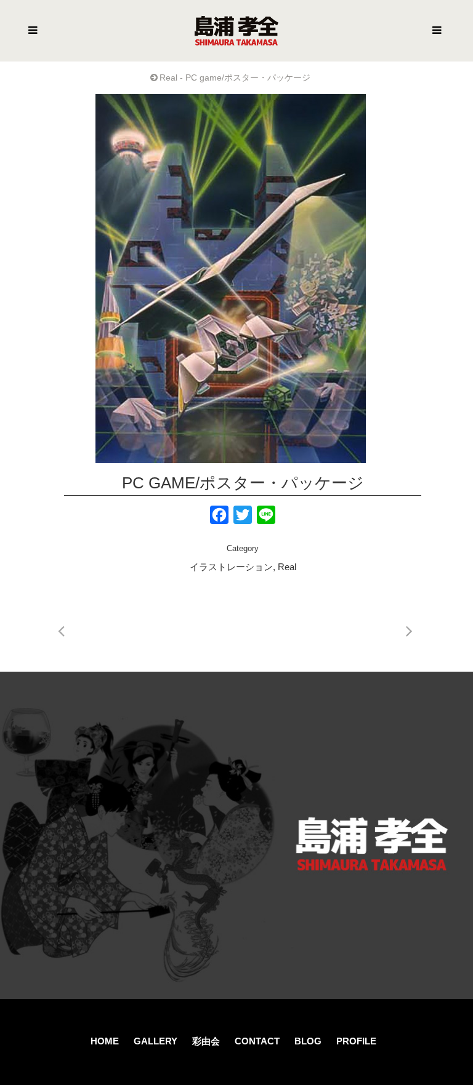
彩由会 (206, 1041)
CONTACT (257, 1041)
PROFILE (356, 1041)
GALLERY (155, 1041)
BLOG (307, 1041)
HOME (105, 1041)
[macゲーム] (230, 278)
